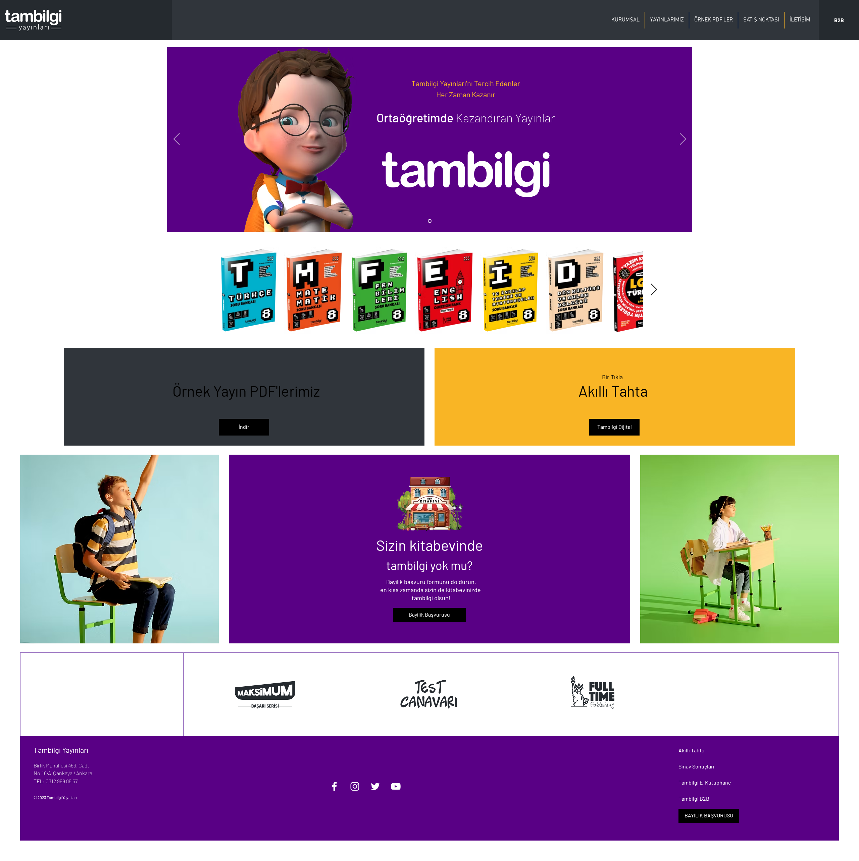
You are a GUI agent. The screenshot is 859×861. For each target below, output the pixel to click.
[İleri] (683, 139)
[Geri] (176, 139)
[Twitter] (375, 786)
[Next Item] (654, 289)
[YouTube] (396, 786)
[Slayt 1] (430, 221)
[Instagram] (355, 786)
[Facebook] (334, 786)
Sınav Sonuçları (696, 766)
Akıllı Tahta (691, 750)
